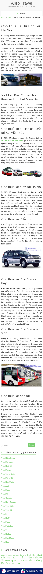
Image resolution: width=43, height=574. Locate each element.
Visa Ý (4, 530)
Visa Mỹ (4, 494)
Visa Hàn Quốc (7, 482)
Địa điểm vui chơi (11, 563)
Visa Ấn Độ (6, 486)
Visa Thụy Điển (7, 506)
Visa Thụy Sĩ (6, 510)
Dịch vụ (10, 17)
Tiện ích (23, 560)
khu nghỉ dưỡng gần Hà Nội (18, 555)
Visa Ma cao (6, 470)
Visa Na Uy (6, 518)
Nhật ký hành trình (14, 558)
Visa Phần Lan (7, 526)
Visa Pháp (5, 522)
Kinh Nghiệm (31, 555)
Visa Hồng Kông (8, 458)
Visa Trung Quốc (8, 474)
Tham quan (9, 560)
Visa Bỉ (4, 514)
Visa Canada (6, 498)
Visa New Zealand (8, 502)
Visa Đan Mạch (7, 538)
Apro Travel (21, 3)
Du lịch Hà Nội (5, 555)
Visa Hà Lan (6, 534)
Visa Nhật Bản (7, 466)
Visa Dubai (5, 490)
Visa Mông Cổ (7, 478)
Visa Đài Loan (7, 462)
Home (3, 17)
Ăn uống (35, 560)
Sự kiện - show (32, 557)
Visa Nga (5, 542)
